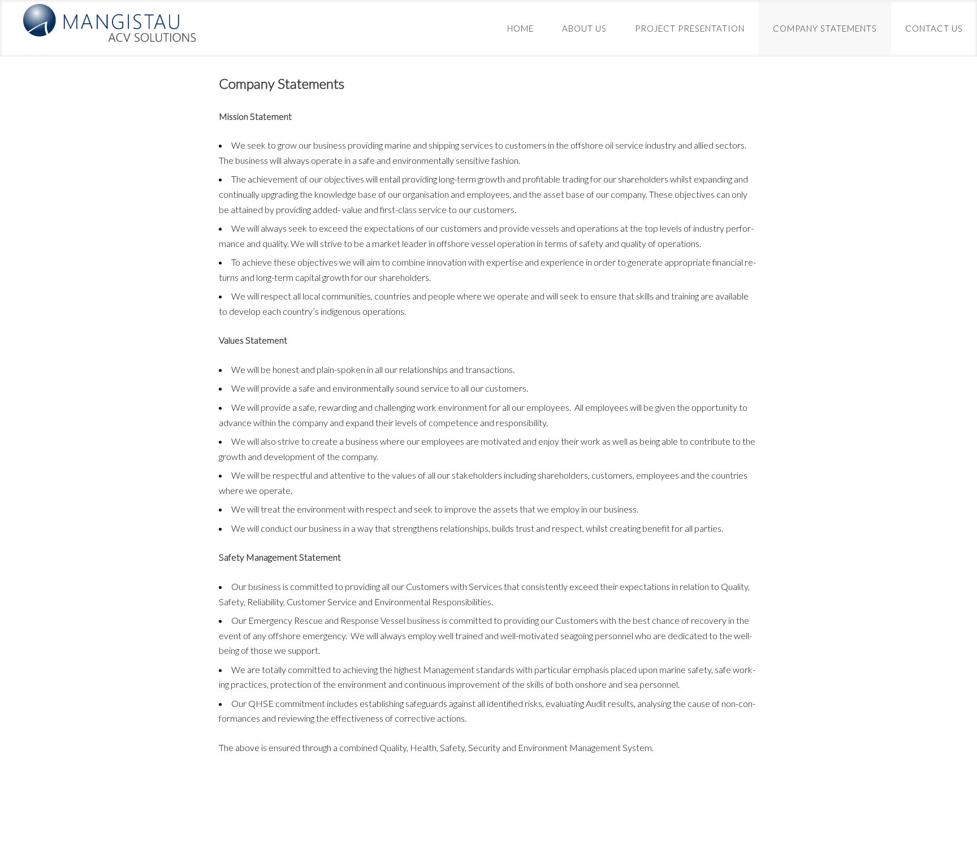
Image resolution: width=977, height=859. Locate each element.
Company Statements (825, 28)
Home (520, 28)
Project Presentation (690, 28)
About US (584, 28)
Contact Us (934, 28)
